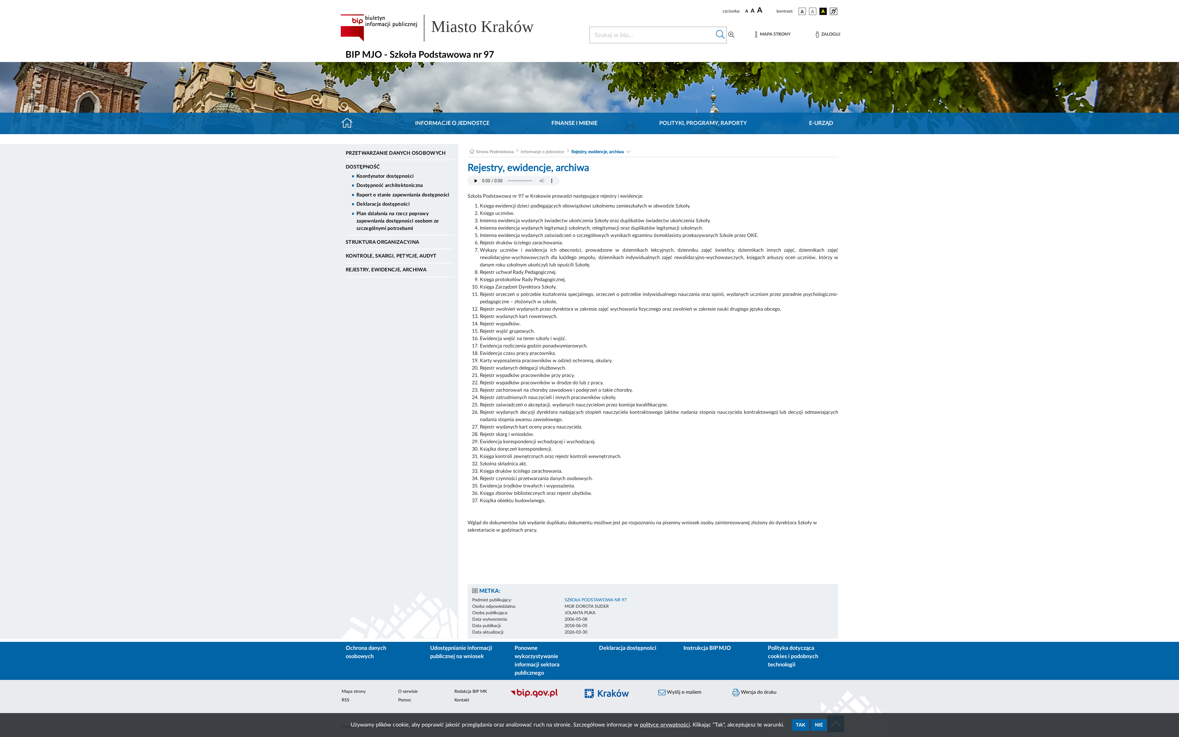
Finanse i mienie (574, 123)
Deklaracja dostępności (383, 204)
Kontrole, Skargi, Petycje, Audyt (391, 256)
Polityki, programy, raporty (703, 123)
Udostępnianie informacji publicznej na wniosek (461, 652)
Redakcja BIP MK (470, 691)
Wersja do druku (758, 692)
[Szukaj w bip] (720, 35)
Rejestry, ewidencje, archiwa (386, 269)
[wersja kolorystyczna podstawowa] (802, 11)
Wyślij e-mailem (683, 692)
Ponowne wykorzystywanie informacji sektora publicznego (537, 661)
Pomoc (404, 700)
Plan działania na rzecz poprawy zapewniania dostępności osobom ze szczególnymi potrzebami (397, 221)
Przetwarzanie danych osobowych (396, 153)
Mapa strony (354, 691)
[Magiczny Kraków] (616, 697)
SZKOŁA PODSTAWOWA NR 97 (596, 600)
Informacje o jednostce (452, 123)
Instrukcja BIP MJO (707, 648)
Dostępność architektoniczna (389, 185)
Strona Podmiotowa (495, 152)
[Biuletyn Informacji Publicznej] (542, 697)
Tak (800, 725)
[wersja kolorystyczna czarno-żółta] (823, 11)
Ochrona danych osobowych (366, 652)
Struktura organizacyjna (382, 242)
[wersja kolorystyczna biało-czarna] (812, 11)
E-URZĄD (821, 123)
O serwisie (408, 691)
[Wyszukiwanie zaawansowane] (731, 35)
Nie (819, 725)
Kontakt (461, 700)
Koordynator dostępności (385, 176)
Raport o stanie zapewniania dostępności (402, 194)
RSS (345, 700)
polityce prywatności (665, 725)
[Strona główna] (349, 123)
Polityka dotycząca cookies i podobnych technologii (793, 657)
